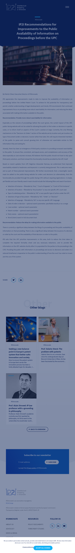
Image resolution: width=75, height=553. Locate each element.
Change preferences (27, 547)
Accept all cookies (43, 548)
